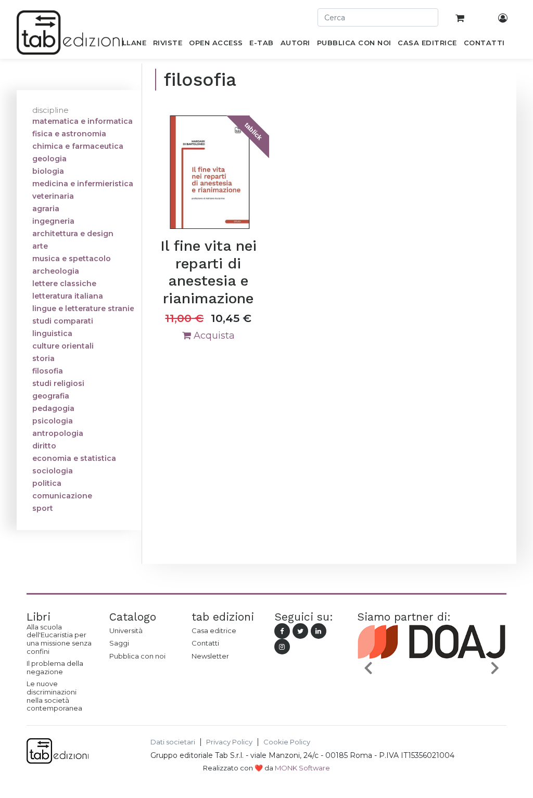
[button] (368, 667)
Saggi (119, 643)
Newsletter (210, 656)
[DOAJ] (431, 681)
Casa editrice (214, 630)
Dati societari (172, 742)
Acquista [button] (213, 335)
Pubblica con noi (137, 656)
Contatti (205, 643)
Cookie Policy (286, 742)
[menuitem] (128, 45)
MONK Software (302, 768)
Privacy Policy (229, 742)
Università (126, 630)
